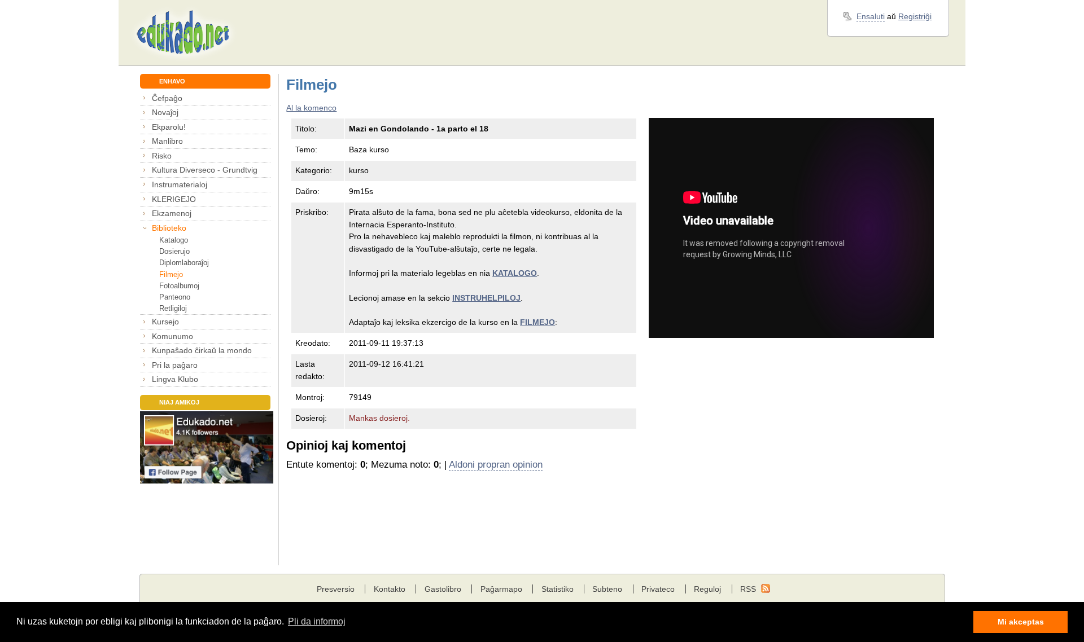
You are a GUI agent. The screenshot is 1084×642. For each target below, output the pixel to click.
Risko (162, 155)
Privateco (658, 588)
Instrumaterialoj (179, 184)
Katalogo (173, 240)
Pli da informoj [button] (317, 621)
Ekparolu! (169, 126)
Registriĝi (915, 16)
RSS (748, 588)
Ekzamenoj (171, 213)
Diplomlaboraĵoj (184, 262)
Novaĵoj (165, 112)
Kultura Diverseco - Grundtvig (204, 169)
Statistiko (557, 588)
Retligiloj (173, 308)
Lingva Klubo (175, 379)
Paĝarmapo (501, 588)
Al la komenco (311, 107)
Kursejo (165, 321)
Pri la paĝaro (175, 365)
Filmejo (171, 274)
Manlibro (167, 141)
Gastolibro (443, 588)
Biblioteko (169, 227)
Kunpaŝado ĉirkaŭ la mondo (202, 350)
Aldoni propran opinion (496, 464)
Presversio (336, 588)
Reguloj (707, 588)
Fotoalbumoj (179, 286)
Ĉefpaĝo (167, 98)
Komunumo (172, 336)
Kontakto (389, 588)
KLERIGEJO (174, 199)
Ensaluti (870, 16)
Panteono (174, 297)
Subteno (607, 588)
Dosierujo (174, 251)
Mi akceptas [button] (1021, 621)
